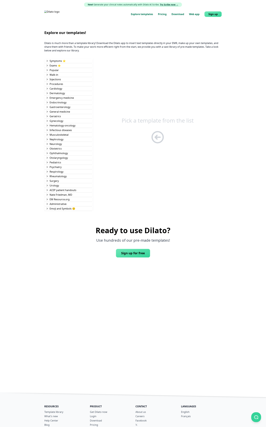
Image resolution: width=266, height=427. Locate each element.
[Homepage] (52, 14)
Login (93, 416)
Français (186, 416)
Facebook (141, 420)
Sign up (213, 14)
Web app (194, 14)
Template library (53, 412)
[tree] (68, 134)
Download (177, 14)
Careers (140, 416)
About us (140, 412)
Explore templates (142, 14)
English (185, 412)
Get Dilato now (98, 412)
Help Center (51, 420)
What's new (51, 416)
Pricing (162, 14)
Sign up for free (133, 253)
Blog (47, 425)
